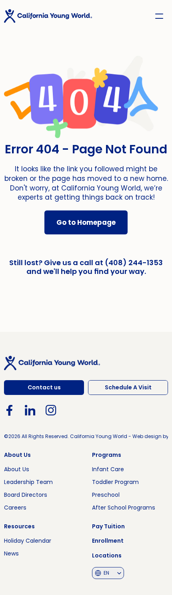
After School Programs (123, 508)
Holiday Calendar (27, 541)
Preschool (106, 495)
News (11, 553)
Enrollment (108, 541)
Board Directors (25, 495)
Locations (107, 555)
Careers (15, 508)
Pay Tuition (108, 526)
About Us (16, 469)
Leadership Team (28, 482)
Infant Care (108, 469)
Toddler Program (115, 482)
